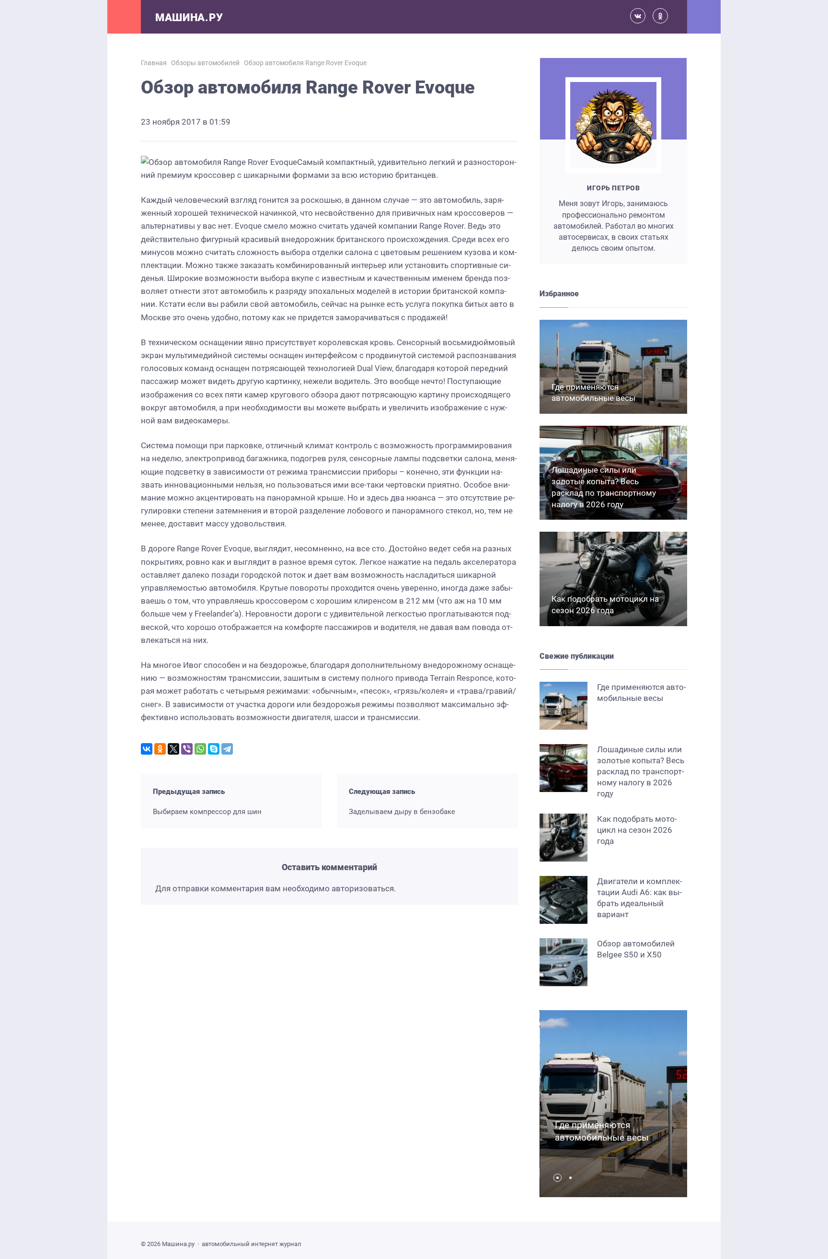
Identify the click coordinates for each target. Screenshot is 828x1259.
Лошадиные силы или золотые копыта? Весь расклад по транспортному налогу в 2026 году (640, 771)
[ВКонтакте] (146, 749)
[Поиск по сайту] (704, 17)
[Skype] (213, 749)
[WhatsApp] (200, 749)
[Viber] (187, 749)
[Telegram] (227, 749)
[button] (560, 1178)
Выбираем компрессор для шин (207, 811)
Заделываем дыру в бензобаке (402, 811)
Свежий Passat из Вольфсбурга (394, 1024)
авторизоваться (363, 888)
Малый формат (193, 1030)
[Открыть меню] (124, 17)
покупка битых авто (469, 304)
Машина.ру (189, 17)
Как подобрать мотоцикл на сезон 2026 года (637, 830)
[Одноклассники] (160, 749)
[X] (173, 749)
